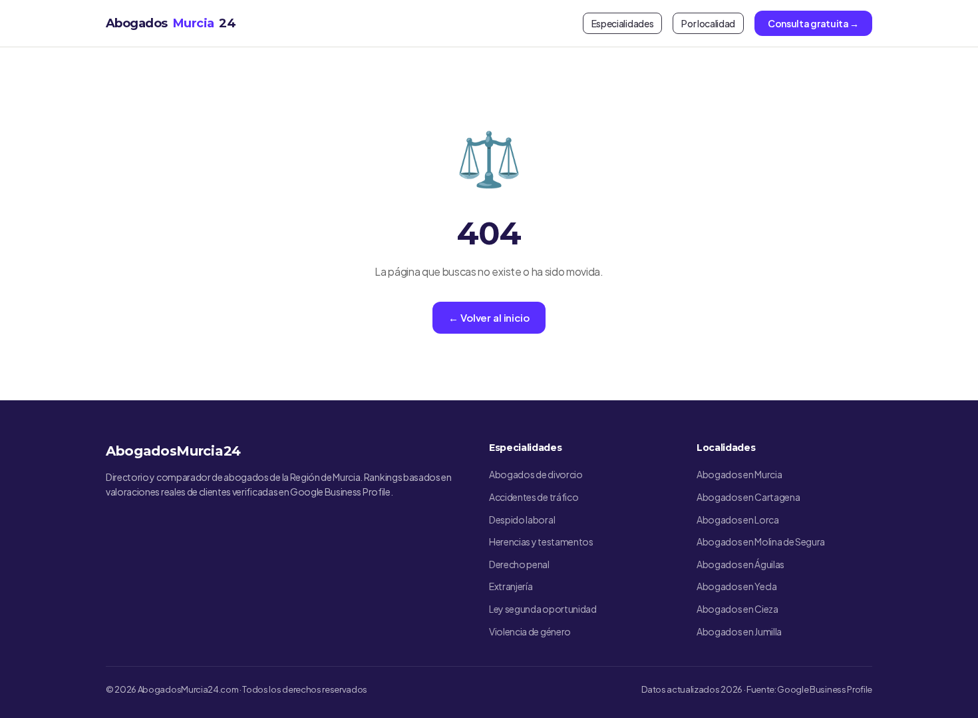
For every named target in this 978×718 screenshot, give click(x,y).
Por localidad (708, 23)
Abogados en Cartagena (748, 497)
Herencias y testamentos (541, 541)
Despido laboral (522, 520)
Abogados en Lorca (738, 520)
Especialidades (622, 23)
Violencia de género (530, 631)
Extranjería (510, 586)
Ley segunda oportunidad (543, 609)
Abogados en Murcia (739, 474)
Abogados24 (171, 23)
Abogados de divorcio (536, 474)
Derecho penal (519, 564)
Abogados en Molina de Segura (761, 541)
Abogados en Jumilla (739, 631)
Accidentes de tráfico (533, 497)
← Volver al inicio (488, 317)
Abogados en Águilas (740, 564)
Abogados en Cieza (737, 609)
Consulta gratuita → (813, 23)
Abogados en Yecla (737, 586)
